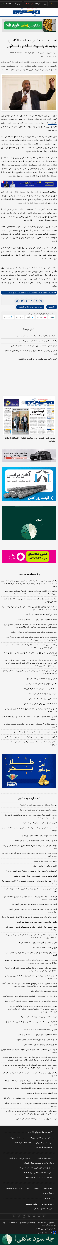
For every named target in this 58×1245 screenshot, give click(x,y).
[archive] (14, 1216)
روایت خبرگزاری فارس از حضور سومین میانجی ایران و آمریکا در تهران (30, 1001)
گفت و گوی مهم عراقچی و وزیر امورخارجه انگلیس (37, 359)
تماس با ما (48, 1188)
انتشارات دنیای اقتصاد (44, 1158)
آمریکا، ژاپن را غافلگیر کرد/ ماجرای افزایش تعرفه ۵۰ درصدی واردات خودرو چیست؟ (29, 1051)
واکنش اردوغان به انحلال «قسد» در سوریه (41, 683)
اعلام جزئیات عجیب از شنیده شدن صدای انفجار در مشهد (35, 876)
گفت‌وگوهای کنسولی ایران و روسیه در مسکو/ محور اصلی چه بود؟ (31, 871)
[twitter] (31, 301)
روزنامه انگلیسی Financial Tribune (39, 1177)
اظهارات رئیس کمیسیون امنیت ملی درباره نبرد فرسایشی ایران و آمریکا (30, 1098)
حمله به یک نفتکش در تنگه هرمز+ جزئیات (40, 688)
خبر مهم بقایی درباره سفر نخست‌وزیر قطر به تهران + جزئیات (34, 632)
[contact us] (19, 1216)
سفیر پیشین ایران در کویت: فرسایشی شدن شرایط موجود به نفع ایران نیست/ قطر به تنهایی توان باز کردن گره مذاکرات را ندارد (30, 626)
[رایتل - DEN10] (29, 556)
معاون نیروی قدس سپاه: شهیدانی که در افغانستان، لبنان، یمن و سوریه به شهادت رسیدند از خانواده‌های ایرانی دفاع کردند (30, 1066)
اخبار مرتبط (29, 330)
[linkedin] (26, 301)
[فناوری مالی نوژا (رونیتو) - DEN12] (29, 771)
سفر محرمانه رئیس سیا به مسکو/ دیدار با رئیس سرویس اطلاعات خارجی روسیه (29, 829)
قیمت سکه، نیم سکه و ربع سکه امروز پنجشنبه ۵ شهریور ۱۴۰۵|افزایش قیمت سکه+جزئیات (30, 898)
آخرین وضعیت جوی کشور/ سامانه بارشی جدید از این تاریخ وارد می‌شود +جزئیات (29, 718)
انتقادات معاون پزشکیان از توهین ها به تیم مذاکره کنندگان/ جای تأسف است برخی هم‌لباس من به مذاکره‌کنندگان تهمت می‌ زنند (29, 985)
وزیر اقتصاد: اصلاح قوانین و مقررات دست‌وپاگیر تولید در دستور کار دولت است (31, 928)
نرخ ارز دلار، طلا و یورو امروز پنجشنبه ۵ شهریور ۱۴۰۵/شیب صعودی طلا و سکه (29, 882)
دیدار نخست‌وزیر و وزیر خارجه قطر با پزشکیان (39, 835)
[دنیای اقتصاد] (26, 12)
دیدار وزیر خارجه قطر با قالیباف (45, 861)
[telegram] (22, 301)
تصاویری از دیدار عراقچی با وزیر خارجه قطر (40, 1044)
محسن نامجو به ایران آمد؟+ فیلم (44, 991)
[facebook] (36, 301)
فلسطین (52, 123)
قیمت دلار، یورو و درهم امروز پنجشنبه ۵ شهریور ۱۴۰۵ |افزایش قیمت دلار (30, 890)
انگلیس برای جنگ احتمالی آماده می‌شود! (41, 678)
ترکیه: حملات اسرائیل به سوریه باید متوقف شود (39, 1016)
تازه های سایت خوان (29, 798)
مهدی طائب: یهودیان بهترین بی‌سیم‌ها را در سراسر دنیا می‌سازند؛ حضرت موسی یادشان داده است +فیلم (29, 608)
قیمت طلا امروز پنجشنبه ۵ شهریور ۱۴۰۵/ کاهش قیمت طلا (34, 904)
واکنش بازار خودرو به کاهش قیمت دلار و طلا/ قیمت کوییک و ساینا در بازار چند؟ (30, 1074)
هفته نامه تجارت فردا (23, 1142)
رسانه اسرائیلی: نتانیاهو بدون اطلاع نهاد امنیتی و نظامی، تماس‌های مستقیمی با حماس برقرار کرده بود (31, 646)
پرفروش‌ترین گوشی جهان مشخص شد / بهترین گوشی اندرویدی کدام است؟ (30, 654)
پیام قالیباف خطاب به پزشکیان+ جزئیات (42, 1093)
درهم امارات (7, 4)
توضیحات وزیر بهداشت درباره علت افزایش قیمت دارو (36, 1118)
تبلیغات (37, 1188)
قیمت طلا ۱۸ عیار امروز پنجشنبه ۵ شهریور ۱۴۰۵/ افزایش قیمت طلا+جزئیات (33, 910)
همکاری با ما (47, 1193)
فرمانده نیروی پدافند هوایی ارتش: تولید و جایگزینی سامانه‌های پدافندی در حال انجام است (30, 672)
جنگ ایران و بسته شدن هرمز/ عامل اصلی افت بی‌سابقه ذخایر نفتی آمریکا (31, 954)
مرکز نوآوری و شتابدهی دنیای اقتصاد (38, 1163)
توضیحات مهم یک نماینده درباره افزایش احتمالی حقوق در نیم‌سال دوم (30, 1088)
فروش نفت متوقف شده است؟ (45, 947)
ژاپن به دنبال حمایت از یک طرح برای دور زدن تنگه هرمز (35, 732)
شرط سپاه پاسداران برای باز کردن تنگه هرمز (40, 703)
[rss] (29, 1216)
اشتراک (27, 1188)
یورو (35, 4)
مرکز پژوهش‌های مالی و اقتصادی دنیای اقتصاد (34, 1168)
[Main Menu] (53, 12)
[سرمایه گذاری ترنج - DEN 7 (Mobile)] (29, 25)
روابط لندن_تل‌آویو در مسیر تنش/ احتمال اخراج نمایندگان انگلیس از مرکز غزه (29, 847)
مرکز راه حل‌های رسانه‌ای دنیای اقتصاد (38, 1172)
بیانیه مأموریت (31, 1204)
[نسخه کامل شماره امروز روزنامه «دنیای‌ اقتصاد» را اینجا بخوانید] (29, 415)
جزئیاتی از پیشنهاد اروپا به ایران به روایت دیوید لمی (37, 336)
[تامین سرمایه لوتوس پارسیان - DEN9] (29, 523)
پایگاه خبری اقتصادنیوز (43, 1147)
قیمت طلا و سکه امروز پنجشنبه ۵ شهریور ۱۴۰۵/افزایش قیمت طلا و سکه (29, 917)
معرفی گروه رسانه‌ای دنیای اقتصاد (39, 1138)
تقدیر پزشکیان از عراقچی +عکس (44, 866)
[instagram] (44, 1216)
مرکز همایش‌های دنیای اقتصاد (20, 1158)
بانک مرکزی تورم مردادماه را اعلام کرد (42, 698)
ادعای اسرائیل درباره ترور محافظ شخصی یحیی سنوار (37, 1039)
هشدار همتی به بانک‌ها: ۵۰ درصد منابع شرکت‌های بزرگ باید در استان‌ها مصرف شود (29, 854)
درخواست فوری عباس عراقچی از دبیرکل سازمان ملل (37, 619)
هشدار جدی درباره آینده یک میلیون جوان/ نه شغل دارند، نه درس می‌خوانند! (32, 743)
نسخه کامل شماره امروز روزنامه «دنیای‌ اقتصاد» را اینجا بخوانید (30, 439)
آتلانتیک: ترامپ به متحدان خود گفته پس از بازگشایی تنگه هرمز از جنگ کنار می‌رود (29, 1023)
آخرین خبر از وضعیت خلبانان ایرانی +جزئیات (40, 822)
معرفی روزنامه (47, 1204)
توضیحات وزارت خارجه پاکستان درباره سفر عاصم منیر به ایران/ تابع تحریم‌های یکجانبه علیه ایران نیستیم (31, 638)
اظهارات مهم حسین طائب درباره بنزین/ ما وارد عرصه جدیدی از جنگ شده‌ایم (31, 1104)
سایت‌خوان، (46, 292)
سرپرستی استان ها (13, 1188)
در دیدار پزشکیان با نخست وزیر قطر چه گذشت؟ (38, 805)
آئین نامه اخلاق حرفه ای (43, 1209)
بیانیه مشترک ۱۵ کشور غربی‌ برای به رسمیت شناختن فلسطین (34, 345)
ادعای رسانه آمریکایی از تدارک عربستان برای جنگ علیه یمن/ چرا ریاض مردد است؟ (31, 710)
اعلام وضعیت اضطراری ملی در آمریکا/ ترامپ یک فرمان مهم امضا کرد (30, 737)
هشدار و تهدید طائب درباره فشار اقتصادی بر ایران (38, 810)
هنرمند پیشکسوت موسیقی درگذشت (43, 693)
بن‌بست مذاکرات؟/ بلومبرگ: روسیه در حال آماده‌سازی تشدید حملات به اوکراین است (30, 725)
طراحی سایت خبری (47, 1233)
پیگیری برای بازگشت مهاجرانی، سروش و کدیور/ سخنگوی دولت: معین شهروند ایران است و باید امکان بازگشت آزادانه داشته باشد (30, 592)
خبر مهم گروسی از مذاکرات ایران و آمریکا (41, 614)
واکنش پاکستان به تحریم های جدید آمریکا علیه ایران (37, 922)
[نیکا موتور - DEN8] (29, 455)
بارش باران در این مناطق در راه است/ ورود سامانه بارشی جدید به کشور (30, 996)
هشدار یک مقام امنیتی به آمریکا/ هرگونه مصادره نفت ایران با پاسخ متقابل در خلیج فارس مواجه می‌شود (31, 961)
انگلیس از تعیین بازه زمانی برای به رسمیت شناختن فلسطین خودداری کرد (30, 352)
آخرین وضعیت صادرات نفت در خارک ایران (40, 1029)
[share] (24, 1216)
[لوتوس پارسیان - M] (29, 1239)
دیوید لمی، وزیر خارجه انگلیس (30, 307)
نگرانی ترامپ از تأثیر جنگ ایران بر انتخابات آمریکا (38, 942)
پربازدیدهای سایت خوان (29, 574)
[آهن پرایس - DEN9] (29, 484)
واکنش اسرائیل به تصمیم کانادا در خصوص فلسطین (37, 341)
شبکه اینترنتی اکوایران (44, 1142)
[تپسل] (2, 182)
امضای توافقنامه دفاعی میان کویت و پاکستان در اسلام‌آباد (35, 840)
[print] (17, 301)
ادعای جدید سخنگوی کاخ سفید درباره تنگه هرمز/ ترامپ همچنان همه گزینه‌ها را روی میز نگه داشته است (30, 936)
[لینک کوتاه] (41, 301)
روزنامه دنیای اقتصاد (14, 1138)
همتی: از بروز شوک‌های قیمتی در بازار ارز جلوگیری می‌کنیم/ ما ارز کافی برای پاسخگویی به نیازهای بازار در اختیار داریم (30, 1082)
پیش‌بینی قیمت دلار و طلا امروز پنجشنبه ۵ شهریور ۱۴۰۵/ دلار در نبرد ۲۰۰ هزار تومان (30, 600)
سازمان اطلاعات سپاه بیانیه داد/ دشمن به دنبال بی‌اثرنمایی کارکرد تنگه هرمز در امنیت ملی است (30, 816)
